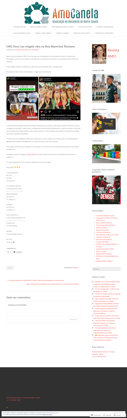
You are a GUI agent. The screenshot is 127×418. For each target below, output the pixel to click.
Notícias (75, 267)
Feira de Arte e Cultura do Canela (107, 235)
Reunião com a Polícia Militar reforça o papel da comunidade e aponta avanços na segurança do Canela (106, 284)
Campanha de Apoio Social (105, 215)
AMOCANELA (63, 10)
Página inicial (20, 27)
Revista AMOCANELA (38, 27)
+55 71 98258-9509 (99, 356)
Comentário (73, 319)
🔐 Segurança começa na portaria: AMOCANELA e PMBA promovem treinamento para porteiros (105, 337)
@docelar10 (31, 154)
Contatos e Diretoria (104, 33)
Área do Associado (82, 33)
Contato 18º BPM (102, 242)
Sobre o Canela (62, 33)
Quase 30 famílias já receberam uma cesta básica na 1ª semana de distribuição (52, 284)
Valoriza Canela (101, 227)
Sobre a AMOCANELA (43, 33)
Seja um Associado (102, 230)
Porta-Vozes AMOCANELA (105, 225)
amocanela (34, 50)
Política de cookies (47, 414)
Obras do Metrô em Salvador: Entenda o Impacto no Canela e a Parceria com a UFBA (104, 323)
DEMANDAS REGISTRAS (105, 249)
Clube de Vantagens (104, 27)
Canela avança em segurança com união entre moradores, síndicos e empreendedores (105, 310)
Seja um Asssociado (21, 33)
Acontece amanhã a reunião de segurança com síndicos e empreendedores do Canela (104, 330)
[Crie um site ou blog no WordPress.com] (7, 407)
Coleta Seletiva (85, 27)
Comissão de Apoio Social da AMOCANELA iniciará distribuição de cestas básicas (36, 280)
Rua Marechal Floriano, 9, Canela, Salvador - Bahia (23, 398)
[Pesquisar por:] (106, 269)
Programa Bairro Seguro (63, 27)
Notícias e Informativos (104, 239)
